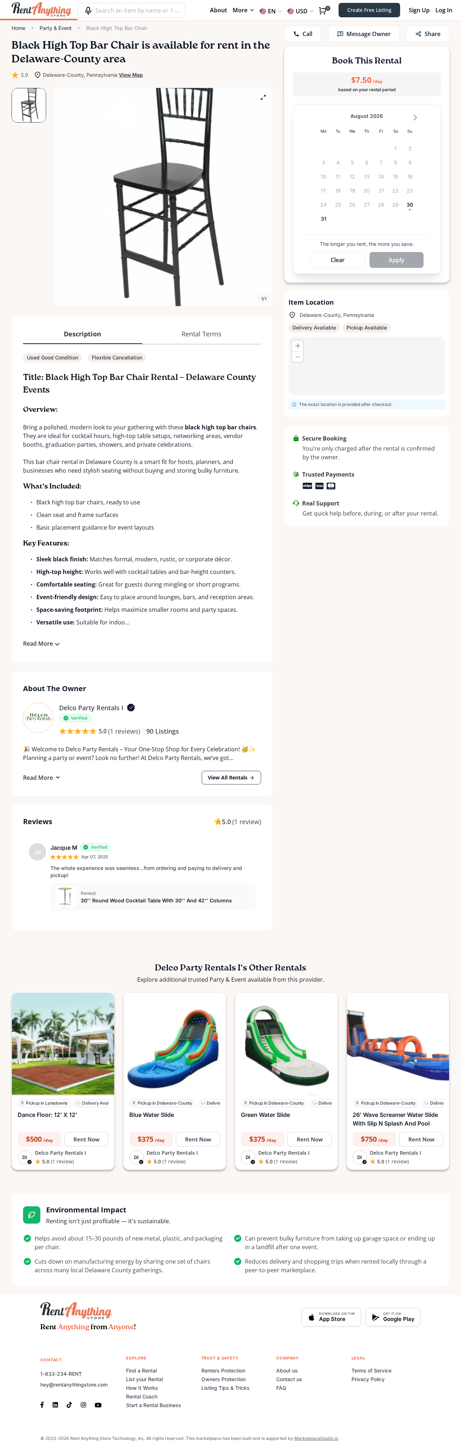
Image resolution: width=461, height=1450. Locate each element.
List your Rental (144, 1379)
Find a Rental (141, 1370)
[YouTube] (98, 1404)
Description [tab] (82, 334)
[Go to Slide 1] (29, 105)
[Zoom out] (297, 356)
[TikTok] (69, 1404)
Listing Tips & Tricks (225, 1388)
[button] (164, 197)
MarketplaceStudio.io (316, 1438)
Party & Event (56, 28)
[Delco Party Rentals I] (38, 718)
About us (287, 1370)
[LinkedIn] (55, 1404)
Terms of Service (371, 1370)
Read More (38, 643)
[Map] (366, 366)
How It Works (142, 1388)
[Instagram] (83, 1404)
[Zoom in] (297, 345)
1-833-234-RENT (61, 1374)
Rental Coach (141, 1396)
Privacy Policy (368, 1379)
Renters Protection (223, 1370)
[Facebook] (44, 1404)
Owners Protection (223, 1379)
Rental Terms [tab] (201, 334)
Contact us (289, 1379)
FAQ (281, 1388)
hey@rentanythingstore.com (74, 1385)
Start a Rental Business (153, 1405)
